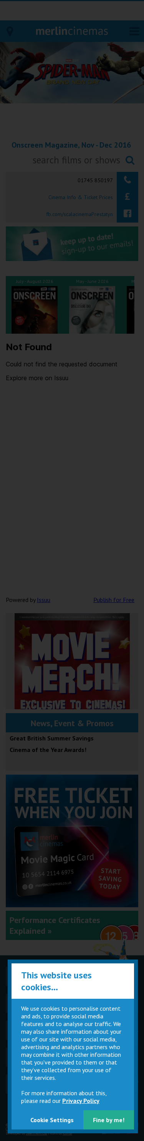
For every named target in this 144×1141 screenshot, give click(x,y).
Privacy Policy (80, 1100)
